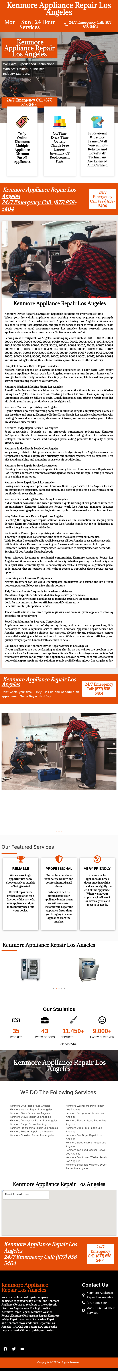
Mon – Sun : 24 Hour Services (29, 25)
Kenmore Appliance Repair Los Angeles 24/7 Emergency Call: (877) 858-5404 (39, 199)
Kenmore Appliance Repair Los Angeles (39, 682)
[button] (56, 831)
